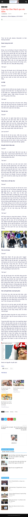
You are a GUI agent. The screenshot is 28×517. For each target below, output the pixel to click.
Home (2, 4)
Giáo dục (11, 411)
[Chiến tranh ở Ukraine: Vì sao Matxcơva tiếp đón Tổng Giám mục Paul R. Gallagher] (4, 501)
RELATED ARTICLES (7, 449)
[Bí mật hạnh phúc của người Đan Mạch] (6, 383)
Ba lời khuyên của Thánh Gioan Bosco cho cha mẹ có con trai (6, 403)
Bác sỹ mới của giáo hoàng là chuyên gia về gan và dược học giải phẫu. (20, 428)
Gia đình (5, 4)
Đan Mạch (7, 411)
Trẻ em (16, 411)
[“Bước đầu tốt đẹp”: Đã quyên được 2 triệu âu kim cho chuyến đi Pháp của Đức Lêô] (4, 489)
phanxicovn (4, 13)
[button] (26, 2)
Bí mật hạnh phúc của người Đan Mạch (5, 388)
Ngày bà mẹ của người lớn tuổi (15, 467)
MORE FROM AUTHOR (8, 451)
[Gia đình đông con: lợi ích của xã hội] (18, 383)
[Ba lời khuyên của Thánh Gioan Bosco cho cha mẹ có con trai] (6, 397)
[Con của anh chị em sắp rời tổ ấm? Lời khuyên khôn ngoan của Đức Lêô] (4, 463)
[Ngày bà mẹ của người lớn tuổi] (4, 469)
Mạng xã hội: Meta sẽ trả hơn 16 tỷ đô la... (17, 506)
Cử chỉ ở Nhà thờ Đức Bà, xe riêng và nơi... (17, 481)
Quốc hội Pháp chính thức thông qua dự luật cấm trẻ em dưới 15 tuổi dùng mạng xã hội (17, 457)
